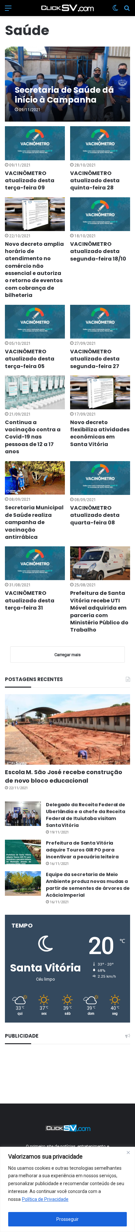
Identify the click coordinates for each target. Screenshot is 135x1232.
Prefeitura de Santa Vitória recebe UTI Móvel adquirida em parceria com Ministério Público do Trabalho (99, 611)
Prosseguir (67, 1219)
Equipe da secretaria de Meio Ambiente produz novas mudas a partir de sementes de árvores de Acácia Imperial (88, 884)
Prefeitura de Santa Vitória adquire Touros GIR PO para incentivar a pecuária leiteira (82, 850)
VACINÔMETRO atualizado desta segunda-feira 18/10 (98, 251)
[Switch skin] (115, 10)
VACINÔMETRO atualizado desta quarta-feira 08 (95, 515)
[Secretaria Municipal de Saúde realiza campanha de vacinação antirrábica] (35, 478)
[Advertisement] (67, 1072)
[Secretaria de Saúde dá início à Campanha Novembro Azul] (67, 84)
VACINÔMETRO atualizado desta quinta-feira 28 (95, 180)
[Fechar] (128, 1152)
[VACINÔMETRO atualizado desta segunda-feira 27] (100, 322)
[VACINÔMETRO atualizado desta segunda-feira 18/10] (100, 214)
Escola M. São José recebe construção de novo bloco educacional (63, 776)
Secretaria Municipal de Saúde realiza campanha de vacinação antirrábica (34, 522)
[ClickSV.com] (67, 8)
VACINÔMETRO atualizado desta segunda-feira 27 (95, 359)
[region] (67, 1189)
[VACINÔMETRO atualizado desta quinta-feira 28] (100, 143)
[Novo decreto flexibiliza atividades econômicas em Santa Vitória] (100, 392)
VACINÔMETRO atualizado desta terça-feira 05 (29, 359)
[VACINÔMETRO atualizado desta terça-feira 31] (35, 563)
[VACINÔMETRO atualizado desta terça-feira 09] (35, 143)
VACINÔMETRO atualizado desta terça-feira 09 (29, 180)
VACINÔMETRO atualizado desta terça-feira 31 (29, 600)
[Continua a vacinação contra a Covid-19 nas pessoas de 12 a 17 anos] (35, 392)
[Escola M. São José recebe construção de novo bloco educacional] (67, 729)
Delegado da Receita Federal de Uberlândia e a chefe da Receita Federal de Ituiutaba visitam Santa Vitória (85, 815)
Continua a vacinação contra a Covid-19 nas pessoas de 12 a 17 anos (33, 437)
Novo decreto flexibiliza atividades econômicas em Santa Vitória (99, 433)
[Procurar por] (127, 10)
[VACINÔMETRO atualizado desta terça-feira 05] (35, 322)
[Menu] (8, 10)
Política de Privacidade (45, 1199)
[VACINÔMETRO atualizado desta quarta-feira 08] (100, 478)
